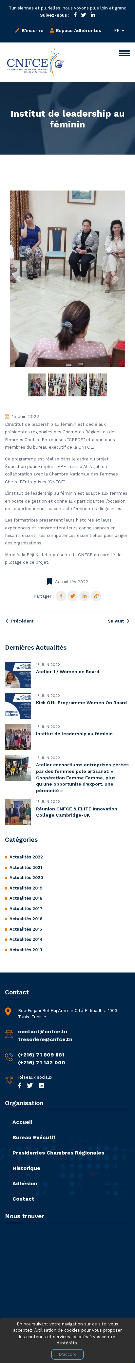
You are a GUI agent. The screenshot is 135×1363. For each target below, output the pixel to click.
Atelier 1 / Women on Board (67, 671)
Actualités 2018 (26, 898)
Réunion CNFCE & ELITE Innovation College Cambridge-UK (76, 812)
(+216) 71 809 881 (41, 1055)
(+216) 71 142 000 (41, 1062)
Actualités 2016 (26, 918)
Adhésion (24, 1183)
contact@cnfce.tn (42, 1031)
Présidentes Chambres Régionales (58, 1153)
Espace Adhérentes (78, 30)
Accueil (22, 1122)
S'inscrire (32, 30)
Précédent (21, 621)
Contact (23, 1199)
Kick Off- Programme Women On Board (81, 702)
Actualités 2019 (26, 888)
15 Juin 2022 (25, 416)
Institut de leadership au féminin (74, 733)
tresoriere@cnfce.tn (45, 1039)
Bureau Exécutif (34, 1137)
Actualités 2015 (26, 929)
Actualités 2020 (26, 877)
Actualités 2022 (71, 581)
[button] (18, 279)
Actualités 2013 (26, 949)
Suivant (116, 621)
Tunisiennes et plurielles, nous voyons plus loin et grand (67, 8)
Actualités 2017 (26, 908)
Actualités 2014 (26, 939)
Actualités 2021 (26, 867)
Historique (26, 1168)
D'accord (68, 1354)
